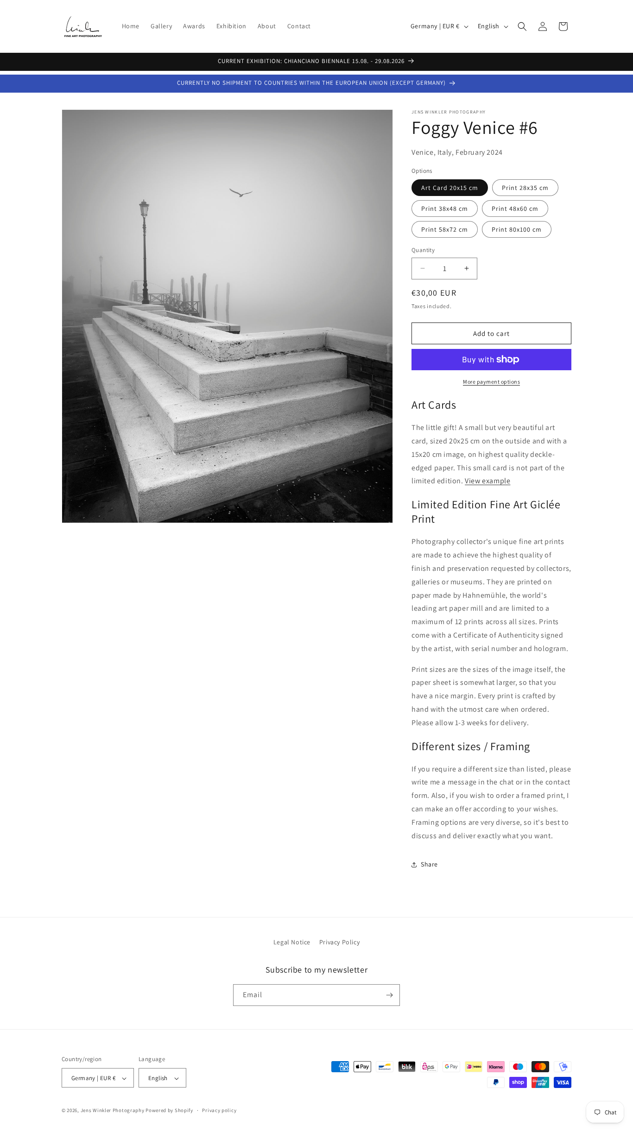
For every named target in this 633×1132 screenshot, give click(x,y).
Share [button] (429, 864)
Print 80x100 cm (517, 229)
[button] (522, 26)
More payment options (491, 381)
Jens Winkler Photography (113, 1110)
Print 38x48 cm (444, 208)
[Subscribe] (389, 995)
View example (487, 481)
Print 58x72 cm (444, 229)
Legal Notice (291, 942)
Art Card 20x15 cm (449, 187)
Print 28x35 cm (525, 187)
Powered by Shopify (169, 1110)
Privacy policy (219, 1110)
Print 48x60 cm (515, 208)
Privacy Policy (339, 942)
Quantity (423, 250)
